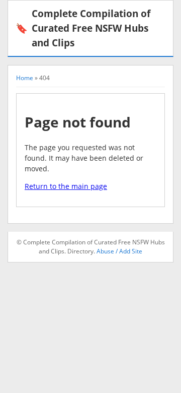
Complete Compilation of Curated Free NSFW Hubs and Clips (83, 28)
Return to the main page (66, 186)
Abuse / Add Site (119, 251)
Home (24, 78)
